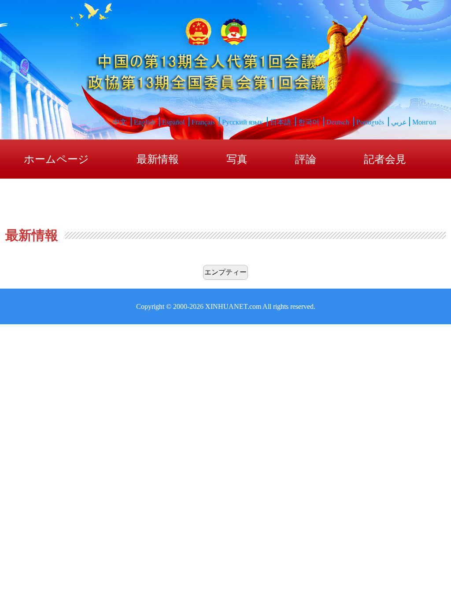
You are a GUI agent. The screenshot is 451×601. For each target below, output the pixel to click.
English (144, 121)
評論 (305, 159)
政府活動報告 (55, 199)
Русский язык (242, 121)
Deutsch (337, 121)
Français (203, 121)
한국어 (308, 121)
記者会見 (385, 159)
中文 (120, 121)
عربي (399, 121)
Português (370, 121)
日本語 (280, 121)
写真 (237, 159)
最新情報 (158, 159)
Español (173, 121)
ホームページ (56, 159)
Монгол (424, 121)
